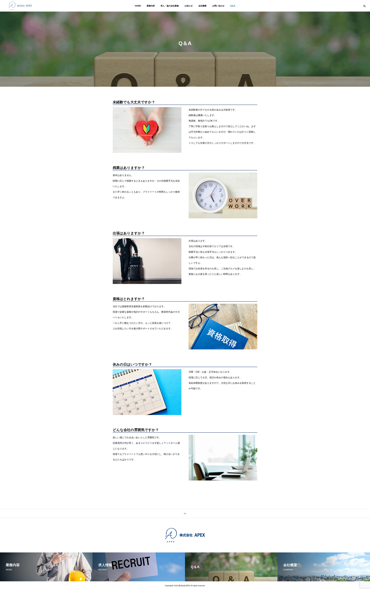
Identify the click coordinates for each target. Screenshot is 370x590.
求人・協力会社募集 (170, 6)
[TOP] (185, 513)
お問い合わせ (218, 6)
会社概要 (202, 6)
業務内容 (151, 6)
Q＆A (232, 6)
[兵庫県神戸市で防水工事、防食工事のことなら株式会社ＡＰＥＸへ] (20, 6)
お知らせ (189, 6)
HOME (138, 6)
